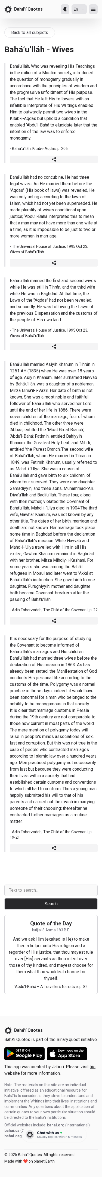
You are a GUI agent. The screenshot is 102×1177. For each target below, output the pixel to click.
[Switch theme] (65, 9)
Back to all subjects (29, 32)
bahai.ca (12, 1130)
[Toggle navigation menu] (93, 9)
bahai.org (55, 1125)
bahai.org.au (15, 1136)
